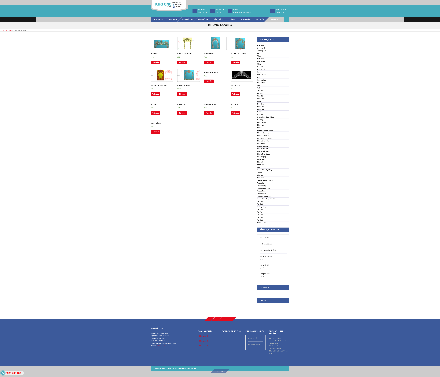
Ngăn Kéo (261, 159)
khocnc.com (161, 346)
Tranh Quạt (261, 193)
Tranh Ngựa (261, 191)
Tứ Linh (260, 90)
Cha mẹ (260, 175)
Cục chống (261, 80)
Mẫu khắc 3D (203, 336)
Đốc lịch (260, 104)
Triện (259, 88)
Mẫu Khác (261, 143)
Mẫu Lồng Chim (263, 154)
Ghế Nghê (261, 48)
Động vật (260, 109)
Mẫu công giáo (263, 141)
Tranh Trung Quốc (264, 196)
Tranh (259, 172)
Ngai (259, 101)
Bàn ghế (260, 45)
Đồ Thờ (260, 93)
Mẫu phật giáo (262, 157)
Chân (259, 64)
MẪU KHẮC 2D (262, 146)
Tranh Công (261, 186)
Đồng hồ (260, 106)
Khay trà (260, 125)
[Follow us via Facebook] (209, 319)
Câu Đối (260, 96)
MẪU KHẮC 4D (262, 151)
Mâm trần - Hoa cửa (264, 138)
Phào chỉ (260, 164)
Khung (260, 128)
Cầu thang (261, 61)
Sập (258, 167)
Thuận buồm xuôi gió (265, 180)
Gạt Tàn (260, 112)
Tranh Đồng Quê (263, 188)
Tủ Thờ (260, 215)
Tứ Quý (260, 204)
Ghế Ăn (260, 67)
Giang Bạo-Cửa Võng (265, 117)
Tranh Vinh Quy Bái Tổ (266, 199)
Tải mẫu (155, 62)
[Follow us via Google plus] (216, 319)
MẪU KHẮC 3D (262, 149)
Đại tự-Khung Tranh (265, 130)
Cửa (258, 72)
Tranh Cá (260, 183)
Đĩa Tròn (260, 178)
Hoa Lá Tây (261, 122)
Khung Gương (263, 133)
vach (259, 53)
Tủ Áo (259, 212)
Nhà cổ (260, 162)
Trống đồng (261, 207)
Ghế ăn (260, 114)
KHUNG (9, 30)
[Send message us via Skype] (230, 319)
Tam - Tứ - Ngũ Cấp (264, 170)
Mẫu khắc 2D (203, 346)
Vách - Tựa (261, 223)
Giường (260, 120)
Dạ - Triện (261, 83)
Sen (258, 85)
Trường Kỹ (261, 51)
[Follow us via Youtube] (223, 319)
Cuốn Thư (261, 98)
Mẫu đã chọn (281, 9)
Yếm (259, 56)
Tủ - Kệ (260, 209)
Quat (259, 77)
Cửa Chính (261, 75)
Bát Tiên (260, 59)
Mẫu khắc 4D (203, 341)
